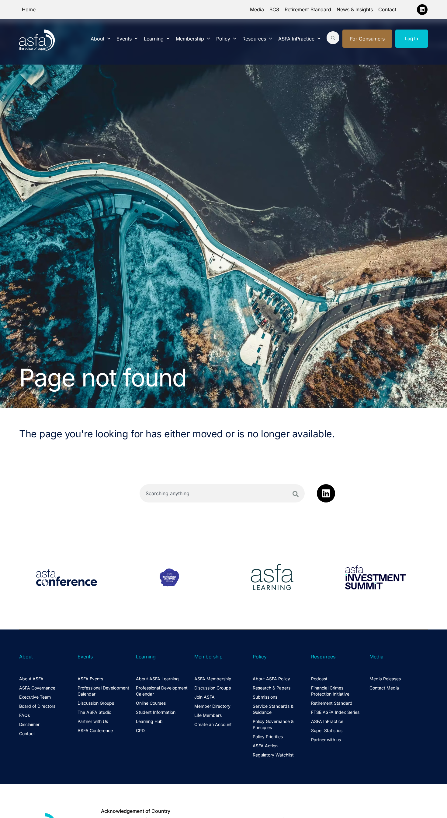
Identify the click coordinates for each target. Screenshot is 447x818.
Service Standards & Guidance (273, 709)
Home (29, 9)
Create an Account (213, 724)
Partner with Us (93, 721)
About (97, 39)
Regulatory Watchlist (273, 754)
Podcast (319, 678)
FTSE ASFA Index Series (335, 712)
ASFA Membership (212, 678)
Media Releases (385, 678)
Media (257, 9)
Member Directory (212, 706)
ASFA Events (90, 678)
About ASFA (31, 678)
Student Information (155, 712)
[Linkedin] (422, 9)
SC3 (274, 9)
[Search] (296, 494)
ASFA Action (265, 745)
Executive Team (35, 697)
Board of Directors (37, 706)
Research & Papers (271, 687)
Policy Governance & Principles (273, 724)
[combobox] (222, 493)
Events (124, 39)
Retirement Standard (308, 9)
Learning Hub (149, 721)
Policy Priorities (268, 736)
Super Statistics (326, 730)
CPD (140, 730)
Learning (154, 39)
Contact (387, 9)
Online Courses (151, 703)
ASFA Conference (95, 730)
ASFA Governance (37, 687)
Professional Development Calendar (103, 690)
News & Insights (355, 9)
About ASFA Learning (157, 678)
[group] (69, 578)
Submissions (265, 697)
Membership (190, 39)
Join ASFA (204, 697)
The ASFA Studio (94, 712)
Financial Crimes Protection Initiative (330, 690)
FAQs (24, 715)
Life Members (208, 715)
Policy (223, 39)
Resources (254, 39)
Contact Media (384, 687)
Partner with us (326, 739)
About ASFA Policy (271, 678)
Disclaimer (29, 724)
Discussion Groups (96, 703)
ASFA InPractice (296, 39)
